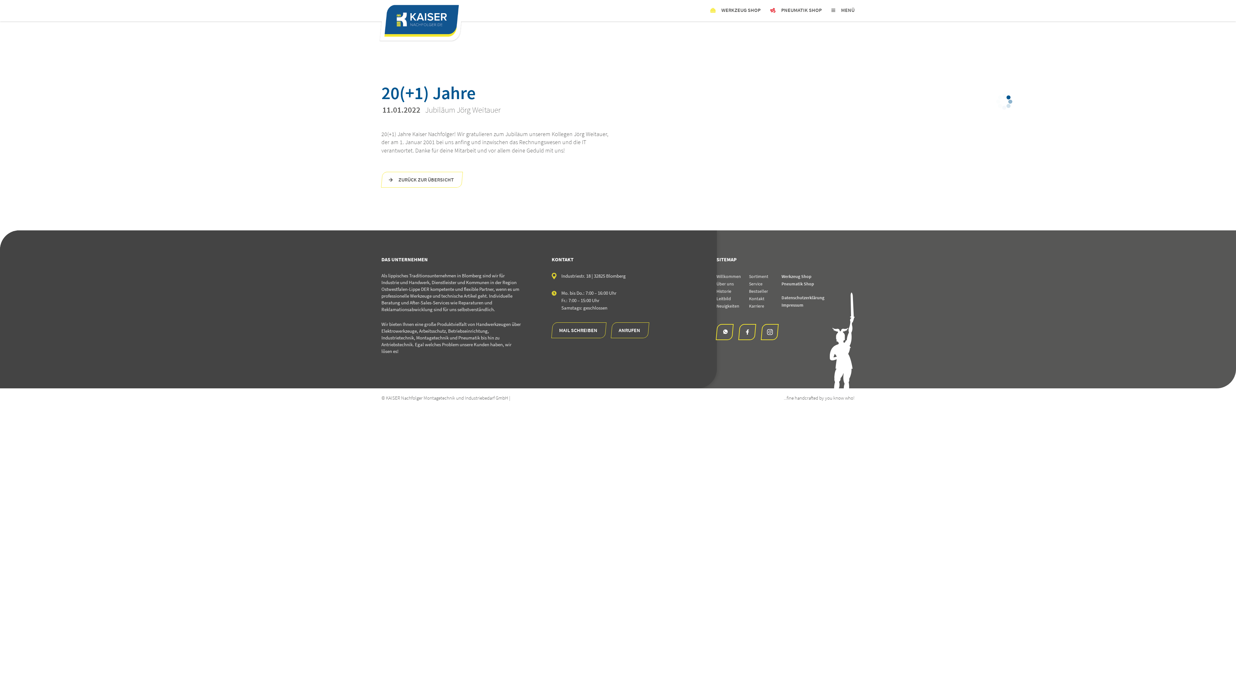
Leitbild (723, 298)
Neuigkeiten (727, 306)
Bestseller (758, 291)
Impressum (792, 305)
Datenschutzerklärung (803, 298)
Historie (723, 291)
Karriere (756, 306)
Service (756, 284)
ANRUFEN (629, 330)
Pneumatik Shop (798, 284)
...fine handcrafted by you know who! (819, 398)
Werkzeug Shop (796, 276)
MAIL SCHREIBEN (578, 330)
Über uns (725, 284)
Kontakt (756, 298)
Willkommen (728, 276)
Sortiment (758, 276)
